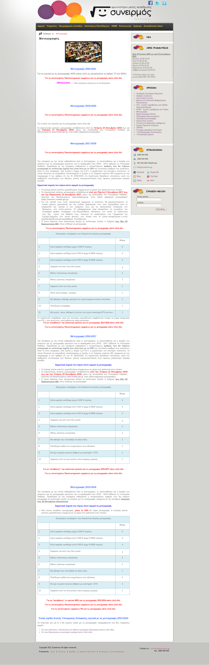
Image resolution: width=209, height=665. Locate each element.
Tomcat (62, 652)
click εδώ (86, 124)
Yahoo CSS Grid (88, 652)
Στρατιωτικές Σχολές (144, 121)
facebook (140, 172)
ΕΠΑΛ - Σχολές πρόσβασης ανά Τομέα (152, 109)
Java (52, 652)
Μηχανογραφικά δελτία (146, 114)
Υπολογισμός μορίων (145, 134)
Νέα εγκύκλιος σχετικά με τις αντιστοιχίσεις (92, 83)
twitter (139, 180)
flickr (152, 180)
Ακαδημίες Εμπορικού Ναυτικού (149, 94)
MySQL (72, 652)
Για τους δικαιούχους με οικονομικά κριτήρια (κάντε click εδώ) (66, 632)
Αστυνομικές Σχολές (144, 98)
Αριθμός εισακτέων (144, 96)
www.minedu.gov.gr (60, 132)
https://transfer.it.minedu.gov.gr (55, 199)
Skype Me (154, 172)
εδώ (89, 74)
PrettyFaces (119, 652)
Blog (138, 176)
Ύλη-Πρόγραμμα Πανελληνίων (149, 132)
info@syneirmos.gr (160, 648)
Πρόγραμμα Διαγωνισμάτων (147, 116)
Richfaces (104, 652)
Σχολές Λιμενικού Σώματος (147, 125)
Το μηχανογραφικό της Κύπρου (149, 130)
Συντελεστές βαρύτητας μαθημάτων (150, 123)
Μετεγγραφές (141, 112)
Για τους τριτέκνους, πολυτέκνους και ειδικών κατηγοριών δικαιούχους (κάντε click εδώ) (77, 630)
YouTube (154, 176)
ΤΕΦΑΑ (139, 128)
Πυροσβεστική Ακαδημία (146, 118)
